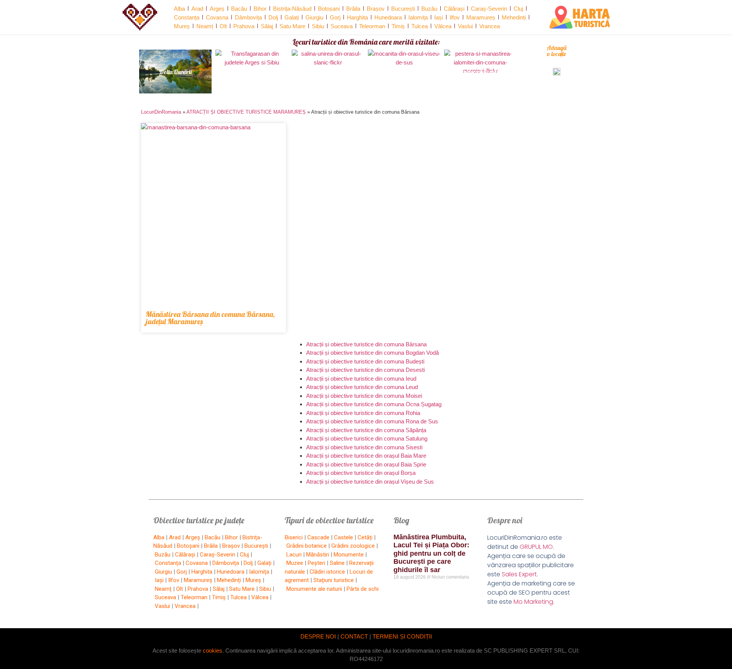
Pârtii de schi (363, 588)
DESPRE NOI (318, 636)
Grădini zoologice (353, 545)
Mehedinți (514, 17)
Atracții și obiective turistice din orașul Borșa (361, 473)
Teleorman (372, 26)
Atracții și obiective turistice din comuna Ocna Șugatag (373, 404)
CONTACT (354, 636)
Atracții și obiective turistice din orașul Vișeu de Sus (370, 481)
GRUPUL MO (536, 546)
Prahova (243, 26)
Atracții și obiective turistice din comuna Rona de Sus (372, 421)
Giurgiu (314, 17)
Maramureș (480, 17)
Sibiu (318, 26)
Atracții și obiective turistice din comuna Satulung (366, 438)
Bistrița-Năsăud (292, 8)
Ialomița (418, 17)
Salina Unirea (328, 72)
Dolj (273, 17)
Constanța (186, 17)
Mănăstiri (317, 554)
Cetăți (365, 537)
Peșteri (316, 563)
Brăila (353, 8)
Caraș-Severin (489, 8)
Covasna (217, 17)
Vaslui (465, 26)
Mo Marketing (533, 601)
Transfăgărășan (251, 72)
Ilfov (454, 17)
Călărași (454, 8)
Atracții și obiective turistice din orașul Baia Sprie (366, 464)
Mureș (182, 26)
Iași (438, 17)
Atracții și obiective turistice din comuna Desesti (365, 370)
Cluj (518, 8)
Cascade (318, 537)
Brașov (376, 8)
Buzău (429, 8)
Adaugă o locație (557, 51)
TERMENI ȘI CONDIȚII (402, 636)
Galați (291, 17)
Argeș (217, 8)
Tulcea (419, 26)
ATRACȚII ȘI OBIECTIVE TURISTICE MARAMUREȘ (246, 112)
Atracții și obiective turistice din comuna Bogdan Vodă (372, 352)
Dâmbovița (248, 17)
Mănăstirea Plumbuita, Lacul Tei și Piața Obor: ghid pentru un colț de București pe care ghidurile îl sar (431, 553)
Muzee (294, 563)
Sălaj (267, 26)
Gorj (335, 17)
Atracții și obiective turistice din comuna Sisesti (364, 447)
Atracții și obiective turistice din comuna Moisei (364, 395)
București (403, 8)
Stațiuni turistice (333, 580)
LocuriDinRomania (161, 112)
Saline (337, 563)
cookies (212, 650)
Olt (223, 26)
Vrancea (489, 26)
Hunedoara (388, 17)
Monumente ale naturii (314, 588)
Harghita (357, 17)
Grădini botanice (306, 545)
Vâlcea (442, 26)
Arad (197, 8)
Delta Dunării (175, 72)
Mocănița (404, 72)
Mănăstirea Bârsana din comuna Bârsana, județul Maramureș (210, 317)
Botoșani (329, 8)
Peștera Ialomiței (481, 72)
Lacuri (294, 554)
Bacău (239, 8)
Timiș (398, 26)
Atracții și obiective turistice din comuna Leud (362, 387)
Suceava (342, 26)
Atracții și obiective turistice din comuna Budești (365, 361)
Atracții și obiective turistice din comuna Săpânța (366, 430)
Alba (179, 8)
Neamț (204, 26)
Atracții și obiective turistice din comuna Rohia (363, 413)
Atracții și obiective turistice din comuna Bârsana (366, 344)
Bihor (260, 8)
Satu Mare (292, 26)
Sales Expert (519, 574)
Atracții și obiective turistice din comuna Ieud (361, 378)
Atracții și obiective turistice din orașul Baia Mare (366, 455)
